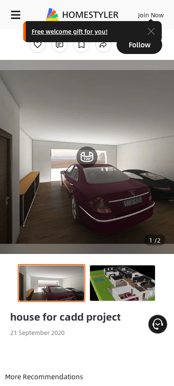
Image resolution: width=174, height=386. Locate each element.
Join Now (151, 14)
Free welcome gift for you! (70, 31)
